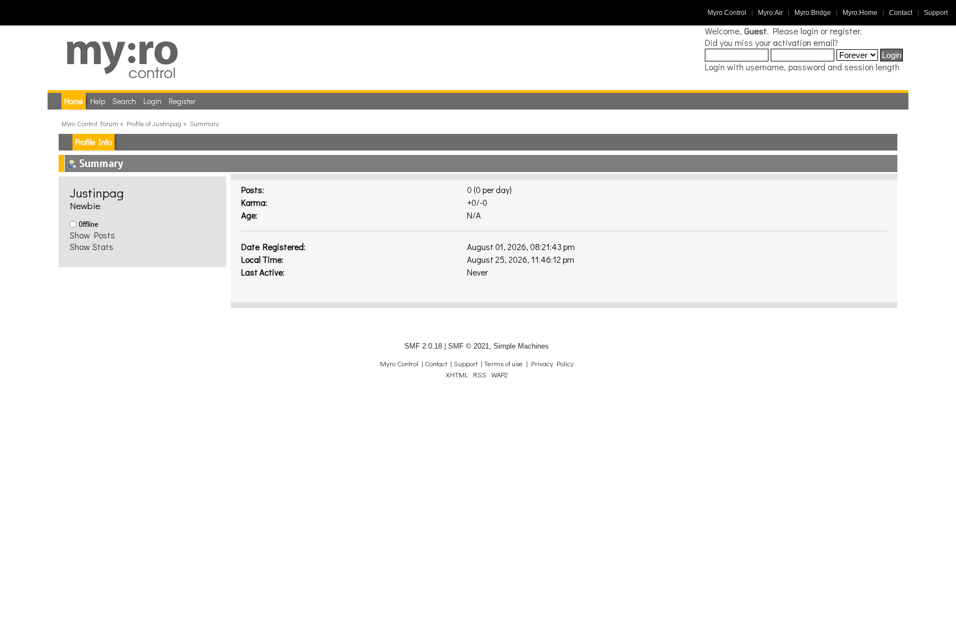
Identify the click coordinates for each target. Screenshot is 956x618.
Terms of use (503, 363)
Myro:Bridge (812, 13)
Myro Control (727, 13)
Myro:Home (860, 13)
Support (936, 13)
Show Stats (91, 246)
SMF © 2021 (468, 346)
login (809, 31)
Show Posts (92, 235)
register (845, 31)
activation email (803, 42)
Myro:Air (770, 13)
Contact (900, 13)
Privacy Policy (552, 363)
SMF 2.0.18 (423, 346)
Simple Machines (521, 346)
